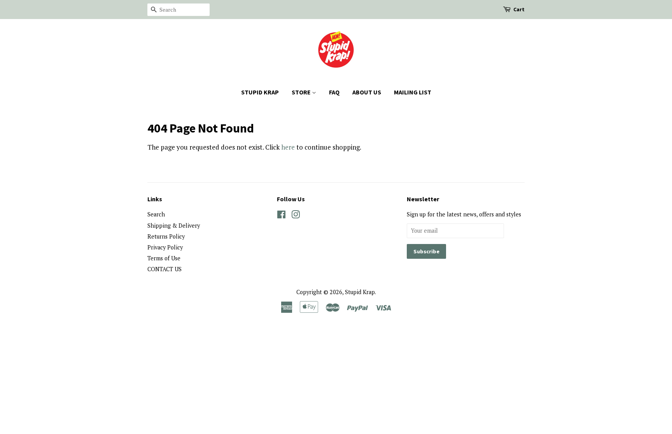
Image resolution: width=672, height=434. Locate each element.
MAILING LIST (412, 92)
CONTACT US (164, 269)
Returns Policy (166, 236)
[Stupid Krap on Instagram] (295, 216)
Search (156, 214)
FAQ (334, 92)
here (288, 147)
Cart (519, 9)
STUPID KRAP (260, 92)
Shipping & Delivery (173, 225)
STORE (302, 92)
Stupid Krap (360, 292)
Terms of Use (163, 258)
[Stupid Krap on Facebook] (281, 216)
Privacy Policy (165, 247)
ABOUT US (366, 92)
